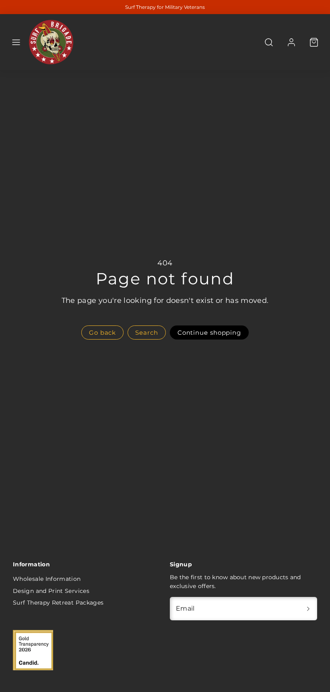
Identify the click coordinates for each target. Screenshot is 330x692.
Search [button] (146, 332)
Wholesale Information (47, 579)
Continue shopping (209, 332)
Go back (102, 332)
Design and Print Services (51, 591)
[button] (16, 42)
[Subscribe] (308, 608)
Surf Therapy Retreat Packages (58, 602)
